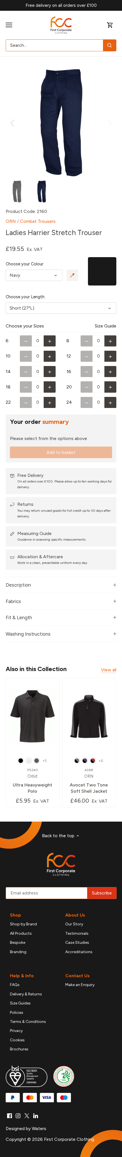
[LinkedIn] (35, 1115)
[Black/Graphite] (77, 760)
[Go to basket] (110, 25)
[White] (28, 760)
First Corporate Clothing (69, 1139)
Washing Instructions (28, 634)
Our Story (74, 924)
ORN (11, 221)
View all (108, 669)
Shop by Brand (23, 924)
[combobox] (54, 45)
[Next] (109, 123)
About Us (75, 915)
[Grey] (36, 760)
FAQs (15, 984)
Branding (18, 951)
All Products (21, 933)
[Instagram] (18, 1115)
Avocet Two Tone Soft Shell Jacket (89, 781)
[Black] (21, 760)
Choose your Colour (24, 264)
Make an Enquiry (79, 984)
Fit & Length (19, 617)
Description (18, 585)
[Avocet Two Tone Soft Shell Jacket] (89, 716)
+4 (100, 761)
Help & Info (22, 975)
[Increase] (50, 340)
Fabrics (13, 601)
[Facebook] (9, 1115)
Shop (15, 915)
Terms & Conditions (28, 1021)
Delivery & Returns (26, 994)
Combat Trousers (38, 221)
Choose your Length (25, 297)
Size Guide (105, 326)
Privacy (16, 1030)
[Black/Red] (93, 760)
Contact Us (77, 975)
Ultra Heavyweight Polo (32, 781)
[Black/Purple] (85, 760)
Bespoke (17, 942)
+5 (44, 761)
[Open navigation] (9, 25)
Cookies (17, 1040)
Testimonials (77, 933)
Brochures (19, 1049)
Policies (16, 1012)
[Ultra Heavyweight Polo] (32, 716)
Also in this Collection (36, 669)
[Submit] (109, 45)
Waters (39, 1128)
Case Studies (77, 942)
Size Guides (20, 1003)
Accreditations (78, 951)
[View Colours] (72, 275)
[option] (61, 122)
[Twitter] (26, 1115)
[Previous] (13, 123)
